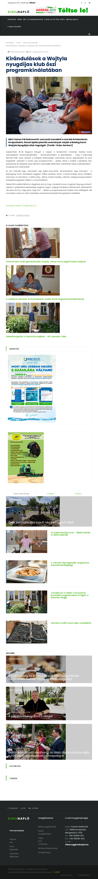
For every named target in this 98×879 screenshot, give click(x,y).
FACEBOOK (13, 808)
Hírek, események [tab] (21, 493)
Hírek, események (30, 43)
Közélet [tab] (50, 493)
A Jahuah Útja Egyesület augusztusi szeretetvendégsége (70, 564)
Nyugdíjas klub (23, 216)
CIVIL (19, 11)
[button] (20, 19)
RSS (24, 808)
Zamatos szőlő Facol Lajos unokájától (71, 622)
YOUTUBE (34, 808)
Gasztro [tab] (78, 493)
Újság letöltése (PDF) (54, 19)
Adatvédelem (84, 875)
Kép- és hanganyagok (33, 19)
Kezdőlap (10, 43)
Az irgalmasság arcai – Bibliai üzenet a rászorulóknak (70, 533)
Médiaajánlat (72, 19)
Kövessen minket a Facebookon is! (21, 205)
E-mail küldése (14, 27)
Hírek (18, 43)
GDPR (57, 872)
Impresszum (66, 875)
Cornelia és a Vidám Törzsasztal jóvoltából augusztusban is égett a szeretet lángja (69, 595)
